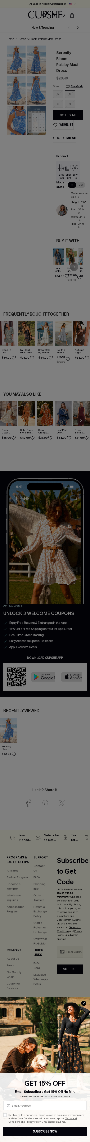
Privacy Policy (33, 1121)
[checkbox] (5, 1115)
